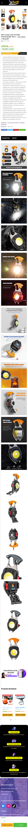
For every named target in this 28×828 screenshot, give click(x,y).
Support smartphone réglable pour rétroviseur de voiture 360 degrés (20, 707)
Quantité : (3, 817)
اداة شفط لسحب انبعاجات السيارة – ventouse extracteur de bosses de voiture (7, 707)
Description (6, 138)
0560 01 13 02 (7, 814)
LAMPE (9, 126)
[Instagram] (8, 806)
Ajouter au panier (7, 825)
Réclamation (4, 794)
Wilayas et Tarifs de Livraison (9, 788)
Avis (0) (14, 138)
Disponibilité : (5, 49)
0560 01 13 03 (16, 814)
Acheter (21, 825)
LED (12, 126)
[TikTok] (14, 806)
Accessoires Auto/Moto (13, 122)
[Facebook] (3, 806)
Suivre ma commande (7, 791)
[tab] (6, 138)
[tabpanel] (7, 705)
